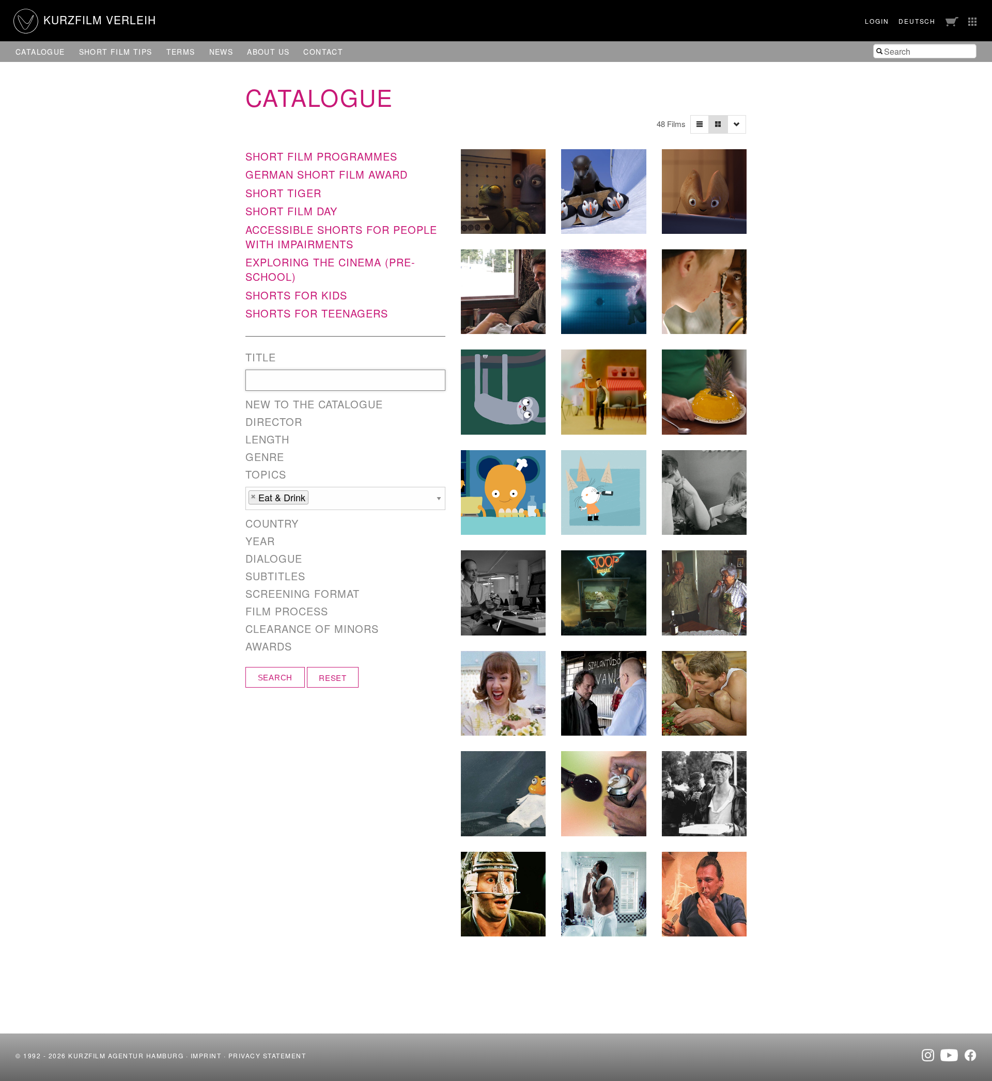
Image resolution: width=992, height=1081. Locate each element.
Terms (180, 51)
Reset (333, 677)
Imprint (206, 1055)
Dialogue (273, 558)
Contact (323, 51)
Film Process (286, 611)
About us (268, 51)
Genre (264, 457)
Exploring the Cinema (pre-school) (330, 269)
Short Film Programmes (321, 156)
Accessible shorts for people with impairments (341, 236)
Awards (268, 646)
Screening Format (302, 594)
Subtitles (275, 576)
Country (272, 523)
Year (260, 541)
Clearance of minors (312, 629)
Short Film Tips (115, 51)
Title (260, 357)
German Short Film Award (326, 174)
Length (267, 439)
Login (877, 21)
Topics (265, 474)
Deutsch (917, 21)
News (221, 51)
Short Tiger (283, 192)
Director (273, 422)
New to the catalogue (314, 404)
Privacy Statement (267, 1055)
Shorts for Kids (296, 295)
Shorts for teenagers (316, 313)
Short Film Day (291, 210)
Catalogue (40, 51)
